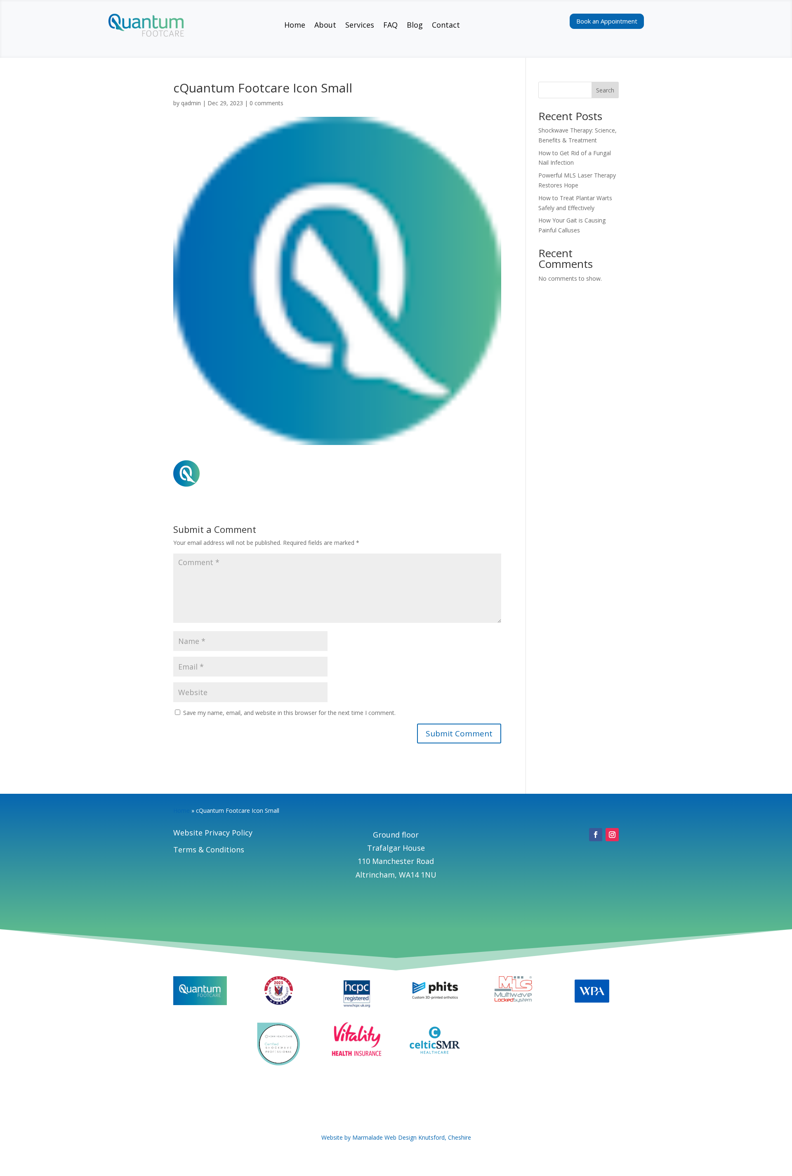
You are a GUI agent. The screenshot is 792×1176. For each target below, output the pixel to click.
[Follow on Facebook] (595, 834)
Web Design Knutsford (414, 1137)
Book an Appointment (606, 21)
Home (181, 810)
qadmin (191, 103)
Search (605, 90)
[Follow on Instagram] (612, 834)
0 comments (266, 103)
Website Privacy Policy (212, 833)
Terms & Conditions (208, 849)
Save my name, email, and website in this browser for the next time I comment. (289, 713)
